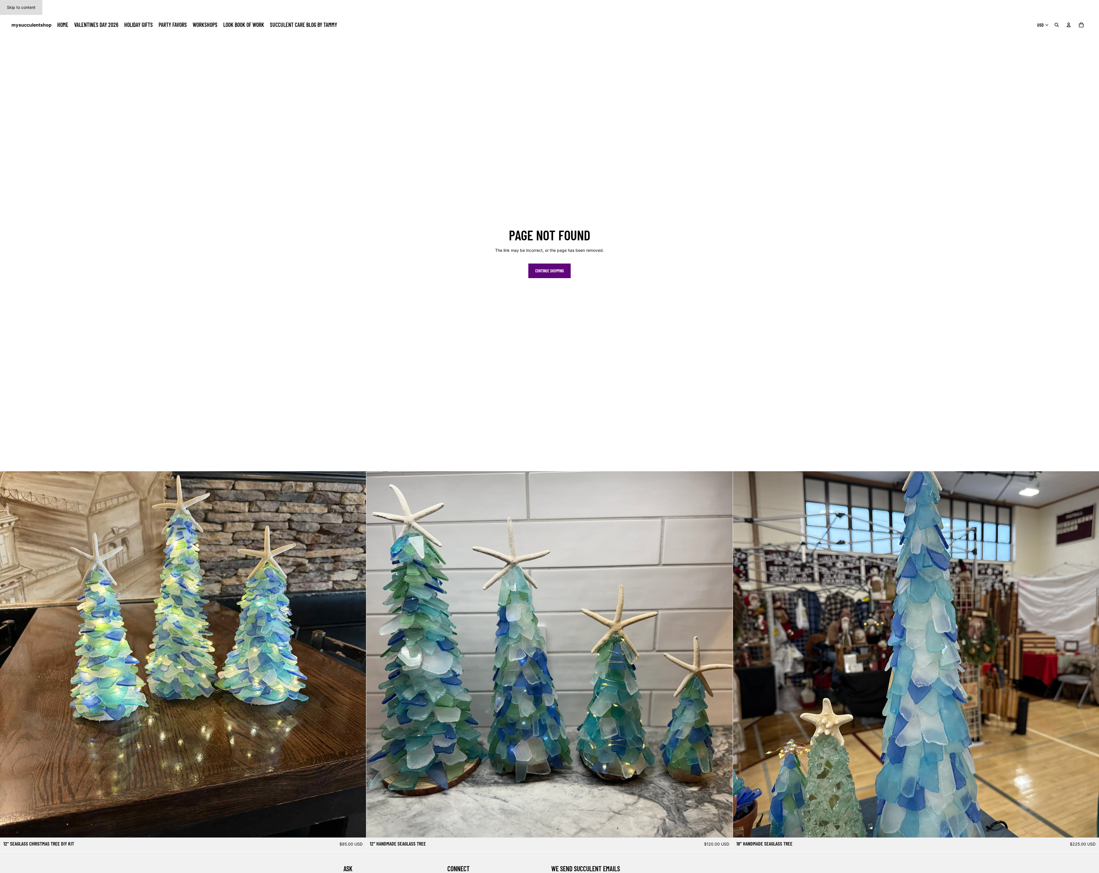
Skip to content (21, 7)
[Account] (1068, 25)
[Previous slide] (375, 654)
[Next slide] (724, 654)
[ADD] (357, 829)
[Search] (1056, 25)
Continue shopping (549, 270)
